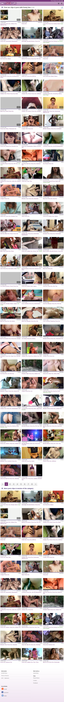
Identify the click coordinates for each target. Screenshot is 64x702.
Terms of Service (5, 675)
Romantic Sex (15, 146)
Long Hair (24, 444)
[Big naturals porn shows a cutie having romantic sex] (10, 138)
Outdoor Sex (36, 356)
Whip (58, 373)
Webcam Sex (3, 25)
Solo (41, 356)
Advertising (35, 673)
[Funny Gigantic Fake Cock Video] (53, 260)
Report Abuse (36, 678)
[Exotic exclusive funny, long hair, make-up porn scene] (32, 435)
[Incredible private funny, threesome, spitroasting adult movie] (53, 330)
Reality (55, 23)
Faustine (24, 409)
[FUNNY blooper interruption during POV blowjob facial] (53, 208)
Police (1, 77)
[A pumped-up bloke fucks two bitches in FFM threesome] (10, 243)
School (34, 251)
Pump (12, 251)
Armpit (23, 391)
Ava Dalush (60, 41)
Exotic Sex (32, 443)
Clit (47, 662)
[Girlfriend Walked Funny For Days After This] (32, 85)
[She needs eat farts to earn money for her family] (32, 330)
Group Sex (12, 443)
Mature (9, 58)
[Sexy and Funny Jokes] (53, 33)
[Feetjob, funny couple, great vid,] (32, 120)
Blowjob (23, 198)
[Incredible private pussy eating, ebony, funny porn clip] (53, 400)
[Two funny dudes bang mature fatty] (10, 50)
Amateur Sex (3, 93)
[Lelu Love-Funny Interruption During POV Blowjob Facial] (10, 155)
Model (52, 76)
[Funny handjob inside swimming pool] (10, 208)
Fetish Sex (24, 76)
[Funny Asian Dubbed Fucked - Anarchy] (10, 470)
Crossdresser (25, 408)
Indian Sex (50, 373)
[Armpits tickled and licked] (32, 383)
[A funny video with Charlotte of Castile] (32, 15)
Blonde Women (25, 268)
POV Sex (38, 58)
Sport (31, 286)
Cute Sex (45, 391)
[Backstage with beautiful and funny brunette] (32, 33)
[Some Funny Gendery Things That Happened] (32, 470)
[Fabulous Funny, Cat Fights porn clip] (32, 208)
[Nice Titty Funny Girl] (10, 330)
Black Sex (2, 111)
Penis (58, 391)
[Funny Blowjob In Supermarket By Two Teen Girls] (32, 417)
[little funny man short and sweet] (32, 452)
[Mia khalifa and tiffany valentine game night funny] (10, 313)
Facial (6, 111)
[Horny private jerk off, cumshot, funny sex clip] (53, 138)
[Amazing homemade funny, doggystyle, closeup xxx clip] (32, 155)
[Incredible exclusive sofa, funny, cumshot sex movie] (10, 452)
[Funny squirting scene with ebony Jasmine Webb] (53, 173)
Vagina (34, 286)
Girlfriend (39, 93)
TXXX (62, 22)
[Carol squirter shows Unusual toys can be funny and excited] (10, 417)
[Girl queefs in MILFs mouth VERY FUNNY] (32, 68)
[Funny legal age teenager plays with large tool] (32, 260)
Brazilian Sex (3, 426)
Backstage (24, 41)
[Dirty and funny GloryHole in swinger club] (32, 190)
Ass (44, 163)
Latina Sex (14, 181)
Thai (56, 286)
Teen (23, 269)
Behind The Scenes (26, 58)
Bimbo (47, 251)
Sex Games (11, 268)
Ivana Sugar (46, 94)
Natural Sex (8, 146)
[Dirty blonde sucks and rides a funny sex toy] (53, 435)
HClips (19, 22)
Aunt (1, 268)
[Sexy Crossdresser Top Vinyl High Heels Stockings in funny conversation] (32, 400)
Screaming (55, 93)
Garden (7, 443)
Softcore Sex (14, 23)
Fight (23, 216)
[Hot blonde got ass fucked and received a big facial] (10, 278)
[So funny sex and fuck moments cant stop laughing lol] (53, 348)
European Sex (46, 233)
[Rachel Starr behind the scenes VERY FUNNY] (32, 50)
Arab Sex (28, 163)
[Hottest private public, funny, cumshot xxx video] (32, 295)
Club (27, 198)
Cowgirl (2, 198)
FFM (4, 251)
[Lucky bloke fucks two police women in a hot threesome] (10, 120)
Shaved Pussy (51, 181)
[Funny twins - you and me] (32, 654)
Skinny (55, 76)
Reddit (5, 689)
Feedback (35, 683)
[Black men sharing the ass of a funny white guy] (53, 417)
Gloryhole (36, 198)
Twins (37, 662)
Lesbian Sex (59, 408)
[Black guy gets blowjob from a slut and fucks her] (32, 313)
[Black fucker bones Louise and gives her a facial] (10, 103)
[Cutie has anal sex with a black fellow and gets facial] (10, 225)
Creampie (2, 356)
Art (22, 338)
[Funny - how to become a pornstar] (10, 654)
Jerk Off (54, 146)
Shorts (55, 373)
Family (25, 338)
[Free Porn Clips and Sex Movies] (8, 3)
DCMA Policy (4, 673)
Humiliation (59, 128)
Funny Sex (8, 23)
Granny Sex (16, 391)
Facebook (6, 692)
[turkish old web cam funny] (10, 383)
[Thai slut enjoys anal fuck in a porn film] (53, 278)
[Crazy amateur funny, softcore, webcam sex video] (10, 15)
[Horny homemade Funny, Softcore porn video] (53, 654)
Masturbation (15, 41)
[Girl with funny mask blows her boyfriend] (10, 85)
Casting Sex (3, 181)
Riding (49, 216)
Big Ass (44, 426)
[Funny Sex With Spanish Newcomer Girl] (10, 173)
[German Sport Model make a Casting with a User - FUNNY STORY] (32, 278)
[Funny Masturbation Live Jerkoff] (10, 348)
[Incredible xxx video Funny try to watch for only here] (53, 636)
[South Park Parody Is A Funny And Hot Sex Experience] (10, 295)
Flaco (18, 268)
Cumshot (45, 93)
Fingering (52, 321)
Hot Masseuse (15, 76)
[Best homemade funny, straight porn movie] (53, 103)
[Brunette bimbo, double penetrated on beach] (53, 243)
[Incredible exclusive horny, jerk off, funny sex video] (53, 313)
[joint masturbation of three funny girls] (10, 33)
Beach (44, 251)
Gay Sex (55, 198)
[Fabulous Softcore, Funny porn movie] (32, 365)
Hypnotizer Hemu (47, 392)
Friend (8, 93)
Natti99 (40, 251)
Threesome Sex (12, 128)
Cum (23, 303)
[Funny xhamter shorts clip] (53, 365)
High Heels (39, 408)
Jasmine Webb (46, 182)
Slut (54, 286)
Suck (28, 181)
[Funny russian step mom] (32, 138)
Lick (8, 373)
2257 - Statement (5, 678)
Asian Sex (2, 478)
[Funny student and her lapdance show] (32, 103)
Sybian (56, 216)
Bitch (1, 251)
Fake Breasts (3, 76)
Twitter (5, 695)
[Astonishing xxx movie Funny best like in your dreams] (53, 50)
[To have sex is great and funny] (53, 225)
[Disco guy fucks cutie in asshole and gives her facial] (53, 155)
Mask (17, 93)
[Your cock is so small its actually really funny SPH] (53, 120)
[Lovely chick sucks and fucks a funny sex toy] (32, 173)
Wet (59, 181)
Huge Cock (13, 356)
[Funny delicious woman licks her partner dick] (10, 365)
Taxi (37, 251)
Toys (31, 181)
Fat (1, 58)
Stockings (17, 478)
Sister (15, 268)
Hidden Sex (29, 251)
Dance (29, 111)
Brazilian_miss (3, 427)
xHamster (40, 22)
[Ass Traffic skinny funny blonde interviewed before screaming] (53, 85)
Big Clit (44, 662)
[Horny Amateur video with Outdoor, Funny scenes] (32, 348)
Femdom (48, 128)
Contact (35, 680)
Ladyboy (35, 478)
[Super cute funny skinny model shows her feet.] (53, 68)
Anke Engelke (46, 42)
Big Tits (2, 321)
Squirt (56, 181)
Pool (16, 216)
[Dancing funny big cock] (53, 190)
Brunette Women (31, 41)
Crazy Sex (2, 23)
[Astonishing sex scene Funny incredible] (10, 190)
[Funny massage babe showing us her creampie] (10, 68)
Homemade (8, 41)
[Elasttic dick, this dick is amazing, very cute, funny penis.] (53, 383)
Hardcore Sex (38, 268)
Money (33, 338)
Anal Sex (24, 163)
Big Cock (45, 198)
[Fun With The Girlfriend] (53, 452)
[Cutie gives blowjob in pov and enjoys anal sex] (53, 295)
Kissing (55, 41)
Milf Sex (34, 76)
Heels (35, 408)
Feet (44, 76)
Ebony (48, 338)
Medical (14, 426)
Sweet (58, 23)
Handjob (39, 111)
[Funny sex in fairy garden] (10, 435)
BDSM (44, 128)
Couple (23, 128)
